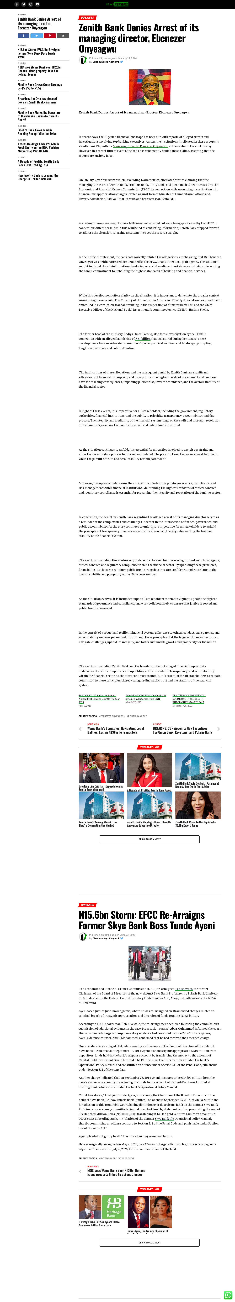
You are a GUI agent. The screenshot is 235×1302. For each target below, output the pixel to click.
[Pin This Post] (50, 35)
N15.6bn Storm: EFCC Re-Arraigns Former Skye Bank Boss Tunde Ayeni (39, 53)
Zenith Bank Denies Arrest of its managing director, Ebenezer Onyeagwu (39, 23)
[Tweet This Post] (36, 35)
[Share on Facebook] (23, 35)
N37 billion (143, 339)
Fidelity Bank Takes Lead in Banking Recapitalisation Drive (37, 131)
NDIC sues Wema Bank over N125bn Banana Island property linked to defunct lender (39, 70)
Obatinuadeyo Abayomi (106, 61)
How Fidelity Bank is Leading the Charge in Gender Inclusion (38, 177)
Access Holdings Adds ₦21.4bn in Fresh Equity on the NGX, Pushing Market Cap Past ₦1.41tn (38, 147)
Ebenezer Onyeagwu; (112, 716)
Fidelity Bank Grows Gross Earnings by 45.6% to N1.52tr (40, 86)
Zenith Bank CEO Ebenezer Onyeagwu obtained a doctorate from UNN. (146, 697)
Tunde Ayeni (127, 1158)
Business (22, 15)
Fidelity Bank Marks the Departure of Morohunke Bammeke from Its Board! (39, 116)
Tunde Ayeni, (184, 989)
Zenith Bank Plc (137, 716)
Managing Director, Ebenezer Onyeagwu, (140, 146)
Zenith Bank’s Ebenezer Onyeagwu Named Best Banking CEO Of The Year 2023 (99, 699)
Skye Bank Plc (164, 1119)
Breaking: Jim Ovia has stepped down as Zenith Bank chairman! (37, 100)
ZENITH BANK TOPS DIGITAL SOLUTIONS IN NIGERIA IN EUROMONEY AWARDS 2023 (189, 699)
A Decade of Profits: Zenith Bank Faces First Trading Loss (38, 163)
